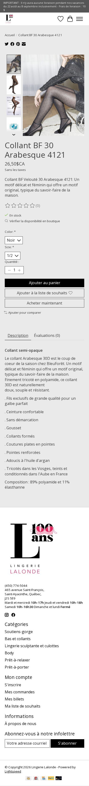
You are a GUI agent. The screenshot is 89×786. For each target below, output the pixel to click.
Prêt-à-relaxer (17, 660)
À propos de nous (20, 723)
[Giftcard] (36, 778)
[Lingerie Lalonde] (9, 19)
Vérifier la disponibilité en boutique (34, 221)
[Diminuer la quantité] (9, 270)
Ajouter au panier (44, 282)
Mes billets (14, 699)
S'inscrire (13, 684)
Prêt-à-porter (17, 667)
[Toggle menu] (79, 19)
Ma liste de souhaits (22, 706)
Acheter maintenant (44, 303)
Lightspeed (13, 771)
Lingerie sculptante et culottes (32, 645)
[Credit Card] (44, 778)
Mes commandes (20, 692)
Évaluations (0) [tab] (47, 335)
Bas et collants (18, 638)
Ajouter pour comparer (24, 312)
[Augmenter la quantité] (19, 270)
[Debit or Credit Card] (59, 778)
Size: (9, 247)
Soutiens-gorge (19, 631)
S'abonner (67, 743)
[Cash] (28, 778)
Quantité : (12, 262)
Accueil (10, 35)
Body (9, 653)
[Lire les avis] (20, 205)
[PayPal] (51, 778)
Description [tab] (18, 335)
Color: (10, 232)
